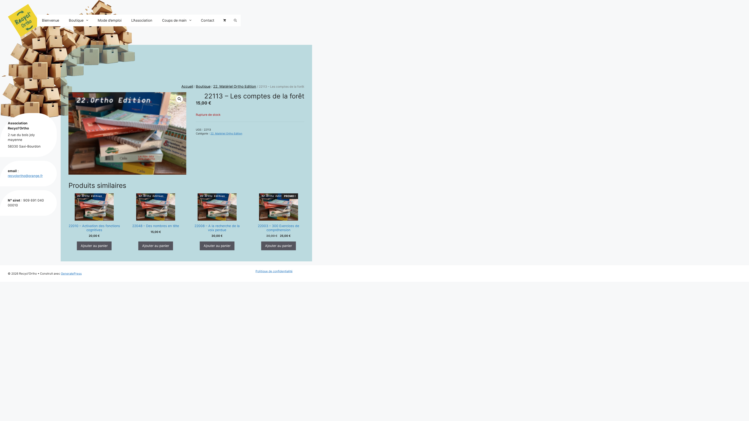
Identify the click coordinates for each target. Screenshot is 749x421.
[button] (235, 20)
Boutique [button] (76, 20)
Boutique (203, 86)
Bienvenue (50, 20)
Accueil (187, 86)
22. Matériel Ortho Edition (234, 86)
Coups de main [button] (174, 20)
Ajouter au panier (94, 246)
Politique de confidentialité (274, 271)
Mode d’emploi (110, 20)
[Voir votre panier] (224, 20)
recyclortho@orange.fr (25, 176)
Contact (207, 20)
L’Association (141, 20)
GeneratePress (71, 273)
